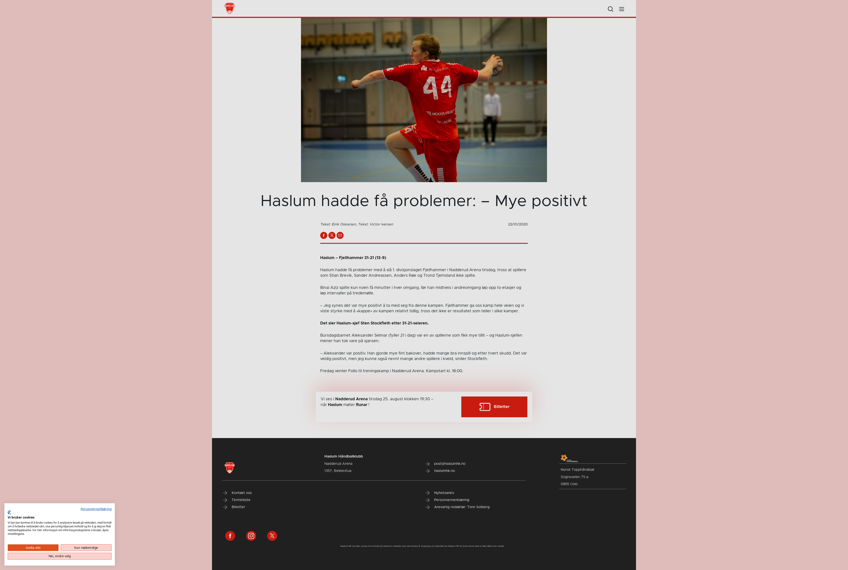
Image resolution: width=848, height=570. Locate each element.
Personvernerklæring (96, 509)
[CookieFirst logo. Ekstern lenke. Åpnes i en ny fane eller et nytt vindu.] (9, 513)
